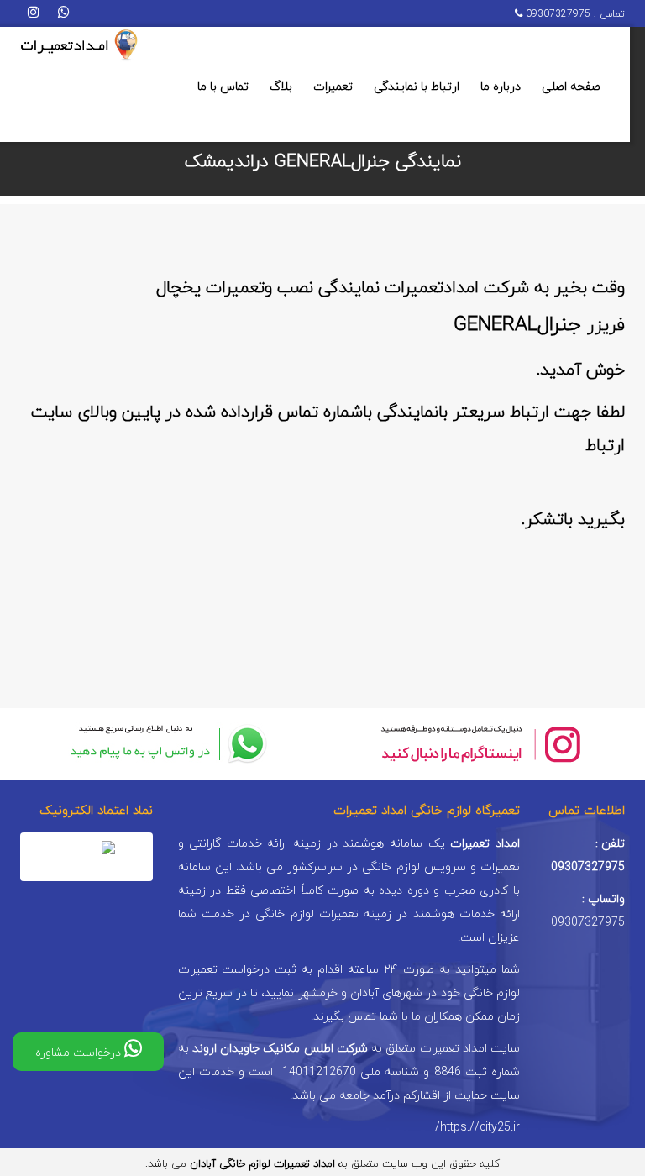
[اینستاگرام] (33, 13)
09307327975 (556, 14)
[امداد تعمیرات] (79, 46)
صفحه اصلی (571, 87)
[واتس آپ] (63, 13)
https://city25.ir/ (477, 1128)
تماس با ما (223, 87)
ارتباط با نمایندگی (416, 87)
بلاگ (281, 87)
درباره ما (500, 87)
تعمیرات (333, 87)
